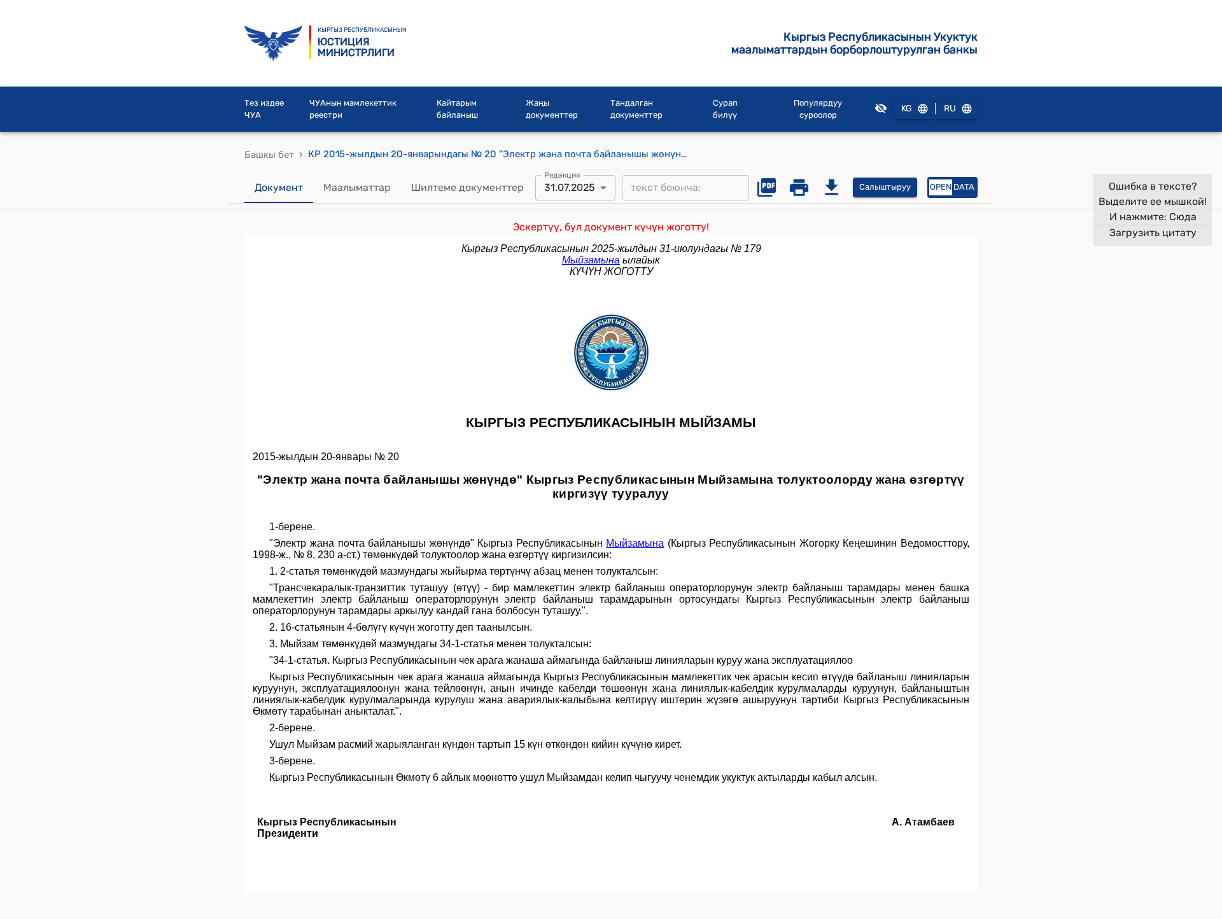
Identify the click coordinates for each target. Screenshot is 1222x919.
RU (950, 108)
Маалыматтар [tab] (357, 187)
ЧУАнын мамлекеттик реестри (353, 109)
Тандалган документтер (636, 109)
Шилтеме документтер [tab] (467, 187)
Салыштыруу (885, 187)
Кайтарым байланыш (457, 109)
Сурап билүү (725, 109)
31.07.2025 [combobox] (569, 187)
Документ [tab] (279, 187)
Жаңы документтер (552, 109)
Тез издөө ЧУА (264, 109)
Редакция (562, 174)
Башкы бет (269, 154)
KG (906, 108)
